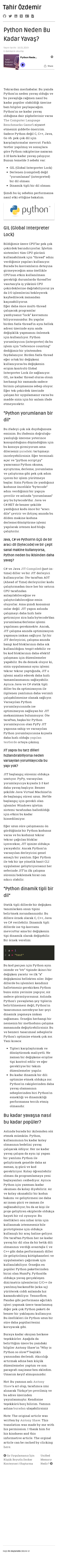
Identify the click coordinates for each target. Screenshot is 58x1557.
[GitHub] (4, 16)
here (7, 1447)
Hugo (5, 1551)
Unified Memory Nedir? (46, 1459)
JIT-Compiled (31, 569)
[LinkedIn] (15, 16)
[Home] (27, 16)
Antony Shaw (30, 1420)
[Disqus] (29, 1505)
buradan (19, 1408)
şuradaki (26, 451)
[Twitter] (10, 16)
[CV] (32, 16)
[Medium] (21, 16)
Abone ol (26, 1551)
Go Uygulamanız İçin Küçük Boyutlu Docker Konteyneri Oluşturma (19, 1459)
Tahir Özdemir (22, 7)
